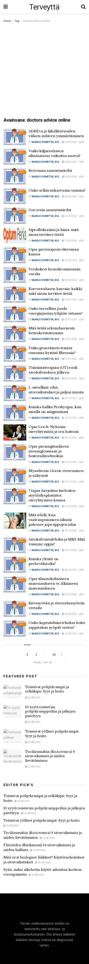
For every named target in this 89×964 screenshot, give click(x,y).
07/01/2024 (70, 359)
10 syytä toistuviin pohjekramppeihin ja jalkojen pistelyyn (50, 711)
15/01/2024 (70, 339)
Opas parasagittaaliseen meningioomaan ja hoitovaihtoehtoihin (49, 451)
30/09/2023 (70, 614)
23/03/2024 (70, 142)
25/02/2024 (70, 216)
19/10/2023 (70, 530)
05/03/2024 (70, 176)
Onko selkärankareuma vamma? (57, 190)
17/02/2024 (70, 240)
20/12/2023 (70, 398)
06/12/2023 (70, 437)
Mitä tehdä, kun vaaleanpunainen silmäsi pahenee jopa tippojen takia (52, 520)
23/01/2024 (70, 319)
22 (54, 654)
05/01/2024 (70, 378)
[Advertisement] (44, 70)
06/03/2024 (70, 162)
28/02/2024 (70, 196)
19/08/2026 (38, 850)
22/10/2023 (70, 506)
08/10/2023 (70, 570)
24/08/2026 (33, 742)
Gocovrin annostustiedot (50, 210)
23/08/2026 (33, 766)
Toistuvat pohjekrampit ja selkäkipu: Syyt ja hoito (47, 689)
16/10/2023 (70, 550)
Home (7, 21)
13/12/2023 (70, 418)
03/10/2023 (70, 594)
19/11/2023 (70, 481)
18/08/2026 (43, 862)
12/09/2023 (70, 633)
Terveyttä (44, 7)
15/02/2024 (70, 260)
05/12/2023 (70, 462)
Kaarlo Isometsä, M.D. (46, 142)
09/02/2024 (70, 280)
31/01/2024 (70, 299)
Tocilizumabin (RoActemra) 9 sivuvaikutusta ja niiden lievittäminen (50, 756)
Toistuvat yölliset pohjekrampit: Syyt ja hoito (41, 820)
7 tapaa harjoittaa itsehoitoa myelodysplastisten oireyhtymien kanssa (52, 495)
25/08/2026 (33, 697)
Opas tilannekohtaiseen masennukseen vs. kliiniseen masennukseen (53, 583)
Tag (17, 21)
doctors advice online (36, 21)
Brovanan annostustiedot (50, 170)
